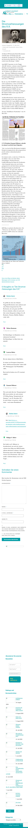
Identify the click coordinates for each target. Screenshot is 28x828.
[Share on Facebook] (3, 265)
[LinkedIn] (19, 5)
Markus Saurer (10, 295)
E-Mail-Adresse (7, 512)
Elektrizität (5, 47)
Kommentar (6, 483)
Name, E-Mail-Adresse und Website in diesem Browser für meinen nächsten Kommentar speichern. (14, 528)
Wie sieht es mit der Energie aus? (19, 734)
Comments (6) (6, 51)
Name (4, 506)
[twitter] (14, 5)
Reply (4, 321)
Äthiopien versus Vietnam (18, 725)
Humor (17, 47)
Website (4, 518)
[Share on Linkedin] (9, 267)
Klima (20, 47)
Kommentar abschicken (11, 539)
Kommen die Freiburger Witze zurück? (19, 709)
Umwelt (4, 49)
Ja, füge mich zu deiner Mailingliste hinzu (11, 534)
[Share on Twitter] (6, 267)
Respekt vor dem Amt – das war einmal (19, 743)
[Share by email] (12, 268)
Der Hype (18, 802)
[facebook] (10, 5)
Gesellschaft (12, 47)
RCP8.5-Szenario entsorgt (18, 794)
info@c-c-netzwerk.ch (14, 825)
